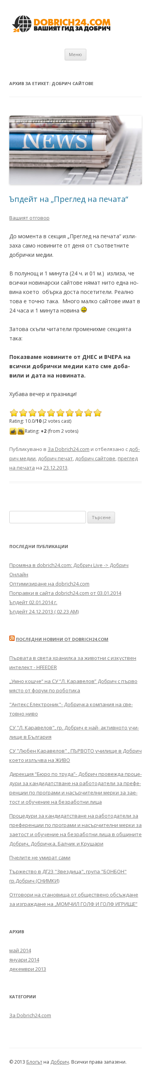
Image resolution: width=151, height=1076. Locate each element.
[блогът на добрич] (62, 36)
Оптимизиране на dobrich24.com (49, 583)
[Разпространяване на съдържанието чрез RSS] (12, 639)
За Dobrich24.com (68, 449)
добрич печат (55, 458)
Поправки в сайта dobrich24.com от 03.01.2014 (65, 592)
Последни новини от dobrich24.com (62, 639)
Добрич (59, 1062)
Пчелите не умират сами (39, 857)
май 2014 (20, 950)
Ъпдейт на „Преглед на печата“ (68, 199)
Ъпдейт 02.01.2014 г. (33, 602)
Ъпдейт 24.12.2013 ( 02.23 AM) (44, 611)
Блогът (34, 1062)
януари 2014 (24, 959)
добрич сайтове (95, 458)
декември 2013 (27, 968)
